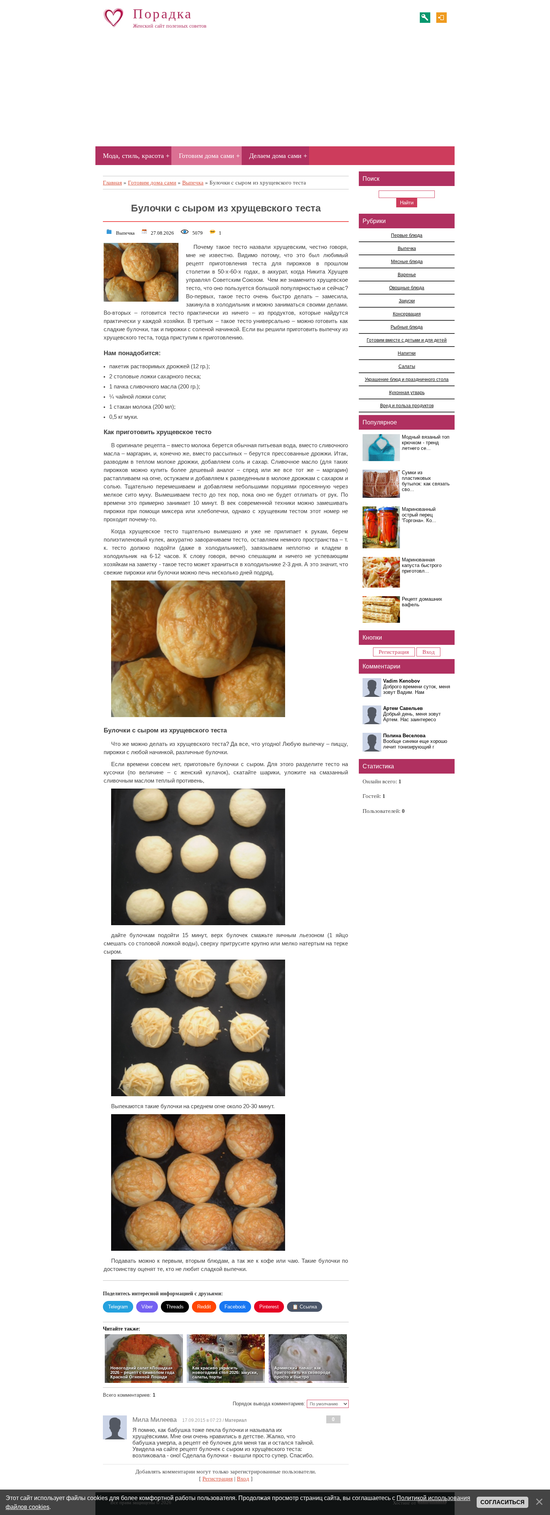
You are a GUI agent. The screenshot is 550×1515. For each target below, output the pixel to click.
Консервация (407, 313)
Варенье (407, 274)
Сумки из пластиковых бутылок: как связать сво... (426, 481)
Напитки (407, 353)
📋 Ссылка (304, 1307)
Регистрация (425, 17)
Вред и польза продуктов (407, 405)
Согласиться (502, 1502)
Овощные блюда (406, 287)
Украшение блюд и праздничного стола (407, 379)
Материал (236, 1420)
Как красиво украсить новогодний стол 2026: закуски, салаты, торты (225, 1372)
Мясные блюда (407, 261)
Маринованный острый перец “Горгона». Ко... (419, 514)
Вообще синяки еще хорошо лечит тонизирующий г (415, 744)
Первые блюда (406, 235)
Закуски (407, 300)
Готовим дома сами (152, 183)
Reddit (204, 1307)
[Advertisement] (275, 91)
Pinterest (269, 1307)
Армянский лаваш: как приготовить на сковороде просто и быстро (302, 1372)
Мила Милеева (154, 1419)
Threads (175, 1307)
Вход (441, 17)
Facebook (235, 1307)
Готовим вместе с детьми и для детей (407, 340)
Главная (112, 183)
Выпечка (193, 183)
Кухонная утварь (407, 392)
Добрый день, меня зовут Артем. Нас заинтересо (412, 716)
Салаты (406, 366)
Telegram (118, 1307)
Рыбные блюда (407, 326)
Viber (147, 1307)
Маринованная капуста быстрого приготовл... (421, 565)
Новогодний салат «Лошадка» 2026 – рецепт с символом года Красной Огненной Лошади (142, 1372)
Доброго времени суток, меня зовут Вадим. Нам (416, 689)
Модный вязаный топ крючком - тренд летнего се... (425, 442)
